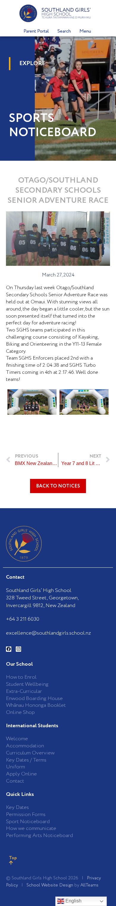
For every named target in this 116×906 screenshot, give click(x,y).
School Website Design (49, 885)
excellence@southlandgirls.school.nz (48, 633)
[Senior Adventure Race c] (32, 402)
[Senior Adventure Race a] (84, 402)
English (72, 900)
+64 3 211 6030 (22, 619)
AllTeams (89, 885)
